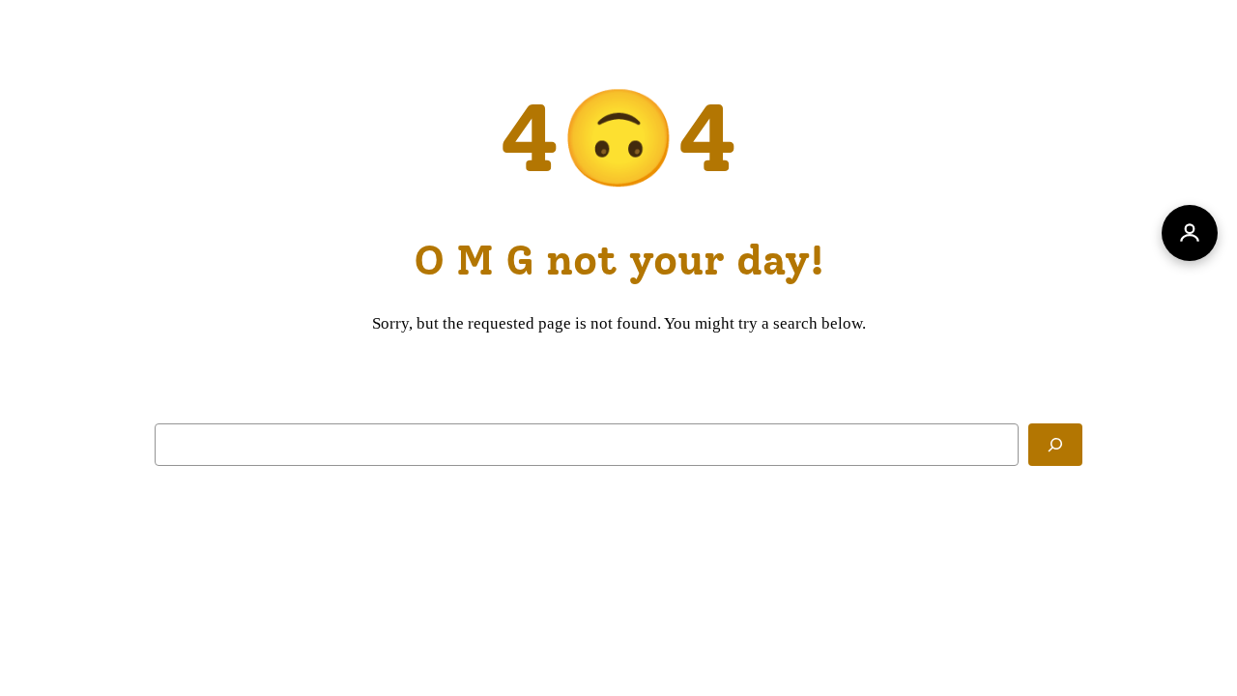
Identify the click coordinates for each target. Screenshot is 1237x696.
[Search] (1055, 444)
